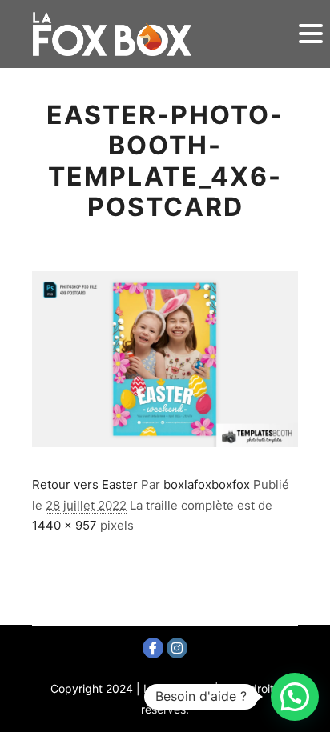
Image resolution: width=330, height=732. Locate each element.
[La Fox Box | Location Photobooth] (112, 34)
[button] (295, 697)
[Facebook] (153, 648)
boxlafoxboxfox (206, 484)
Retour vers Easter (85, 484)
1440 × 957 (64, 525)
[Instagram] (177, 648)
